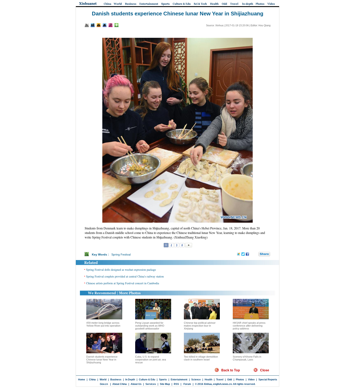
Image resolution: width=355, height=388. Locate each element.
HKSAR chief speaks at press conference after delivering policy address (249, 325)
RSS (176, 384)
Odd (229, 379)
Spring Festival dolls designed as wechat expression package (121, 270)
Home (81, 379)
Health (208, 379)
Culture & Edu (147, 379)
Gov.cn (104, 384)
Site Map (165, 384)
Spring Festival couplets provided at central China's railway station (125, 276)
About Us (136, 384)
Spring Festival (121, 254)
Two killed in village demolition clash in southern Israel (201, 358)
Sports (163, 379)
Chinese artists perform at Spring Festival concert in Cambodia (122, 283)
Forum (187, 384)
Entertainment (179, 379)
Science (196, 379)
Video (251, 379)
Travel (219, 379)
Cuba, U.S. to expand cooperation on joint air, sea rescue (150, 359)
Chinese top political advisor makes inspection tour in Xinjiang (200, 325)
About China (119, 384)
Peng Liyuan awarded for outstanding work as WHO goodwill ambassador (149, 325)
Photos (240, 379)
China (92, 379)
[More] (116, 25)
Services (150, 384)
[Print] (99, 25)
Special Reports (267, 379)
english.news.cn (222, 384)
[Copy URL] (105, 25)
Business (115, 379)
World (103, 379)
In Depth (130, 379)
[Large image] (110, 25)
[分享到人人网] (256, 254)
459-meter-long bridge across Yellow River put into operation (103, 324)
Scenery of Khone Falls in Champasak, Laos (247, 358)
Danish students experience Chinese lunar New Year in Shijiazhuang (102, 359)
